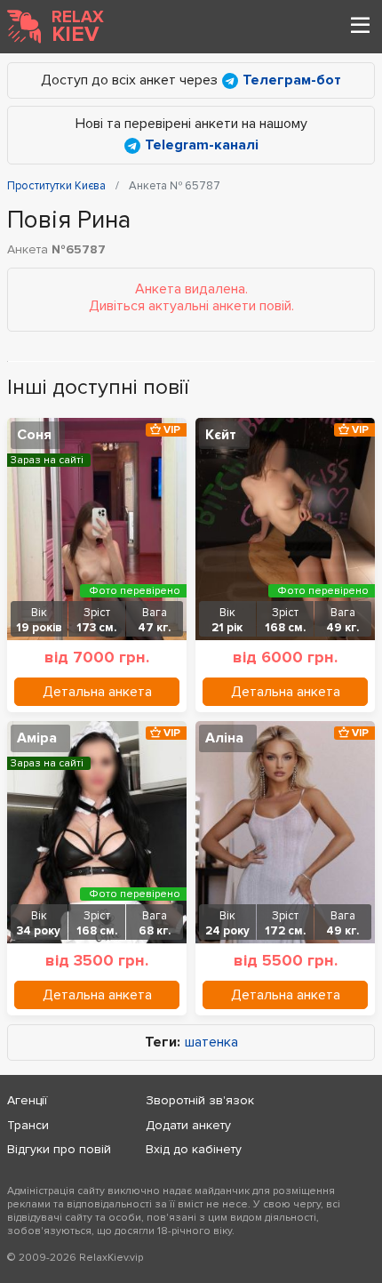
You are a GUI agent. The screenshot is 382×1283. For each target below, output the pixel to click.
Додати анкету (188, 1125)
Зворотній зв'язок (200, 1100)
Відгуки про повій (59, 1149)
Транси (28, 1125)
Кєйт (220, 435)
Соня (34, 435)
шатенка (211, 1042)
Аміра (37, 738)
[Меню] (360, 26)
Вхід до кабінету (194, 1149)
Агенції (27, 1100)
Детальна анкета (97, 692)
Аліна (224, 738)
